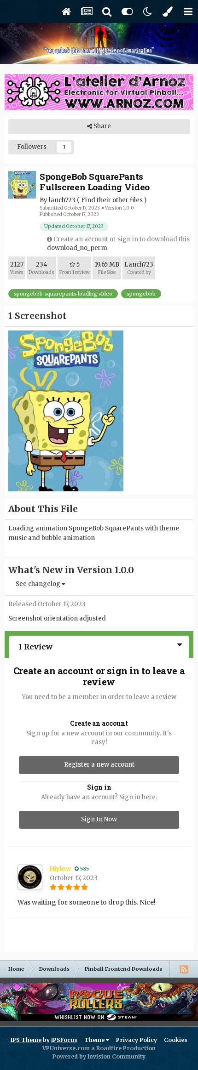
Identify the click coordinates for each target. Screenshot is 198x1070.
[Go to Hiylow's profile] (29, 877)
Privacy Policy (136, 1039)
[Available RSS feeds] (183, 969)
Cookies (175, 1039)
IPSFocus (64, 1039)
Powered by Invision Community (99, 1056)
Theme (95, 1039)
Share (101, 126)
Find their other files (112, 200)
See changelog (39, 584)
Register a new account (99, 764)
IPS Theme (26, 1039)
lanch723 (62, 200)
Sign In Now (99, 819)
